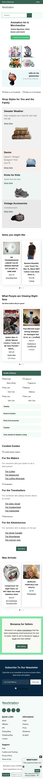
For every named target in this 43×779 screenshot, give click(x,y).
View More (21, 549)
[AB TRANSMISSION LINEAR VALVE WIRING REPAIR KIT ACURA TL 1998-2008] (11, 263)
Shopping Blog (7, 735)
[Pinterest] (13, 710)
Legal (24, 720)
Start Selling (21, 646)
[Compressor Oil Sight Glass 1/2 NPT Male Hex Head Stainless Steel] (11, 585)
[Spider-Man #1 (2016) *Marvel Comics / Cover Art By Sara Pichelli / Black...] (11, 334)
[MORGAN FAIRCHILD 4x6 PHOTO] (31, 585)
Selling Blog (6, 731)
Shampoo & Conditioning (31, 345)
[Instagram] (18, 710)
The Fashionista (12, 511)
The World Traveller (13, 533)
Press (24, 728)
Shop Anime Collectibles (21, 37)
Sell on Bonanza (8, 2)
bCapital (25, 735)
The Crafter (10, 471)
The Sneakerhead (13, 507)
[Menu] (39, 8)
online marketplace (24, 630)
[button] (19, 287)
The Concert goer (13, 540)
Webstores (26, 731)
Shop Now (8, 124)
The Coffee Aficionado (15, 478)
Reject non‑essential (18, 774)
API (3, 728)
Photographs (31, 594)
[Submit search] (29, 15)
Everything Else (11, 278)
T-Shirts (31, 281)
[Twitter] (9, 710)
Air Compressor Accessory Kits (11, 602)
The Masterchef (12, 475)
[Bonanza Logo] (8, 7)
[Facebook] (4, 710)
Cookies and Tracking (10, 752)
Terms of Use (6, 759)
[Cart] (30, 8)
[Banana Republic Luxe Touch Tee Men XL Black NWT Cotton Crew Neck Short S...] (31, 263)
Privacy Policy (7, 756)
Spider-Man (11, 355)
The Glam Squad (12, 504)
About (4, 720)
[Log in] (34, 8)
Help (38, 2)
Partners (25, 724)
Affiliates (5, 724)
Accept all (6, 774)
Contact (5, 739)
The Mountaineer (12, 536)
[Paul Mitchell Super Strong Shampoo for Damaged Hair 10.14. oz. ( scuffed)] (31, 334)
